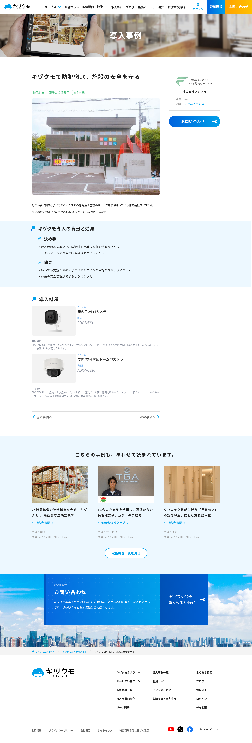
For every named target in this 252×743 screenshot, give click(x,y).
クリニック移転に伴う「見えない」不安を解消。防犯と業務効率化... (191, 512)
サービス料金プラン (128, 681)
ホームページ (192, 103)
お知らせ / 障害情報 (164, 698)
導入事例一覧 (161, 672)
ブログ (130, 7)
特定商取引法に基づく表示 (134, 730)
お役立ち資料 (176, 7)
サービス (50, 7)
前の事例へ (44, 417)
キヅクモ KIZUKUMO (17, 7)
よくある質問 (204, 672)
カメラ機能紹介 (126, 698)
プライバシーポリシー (61, 730)
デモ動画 (201, 707)
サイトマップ (105, 730)
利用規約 (36, 730)
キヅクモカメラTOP (45, 651)
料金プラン (71, 7)
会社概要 (85, 730)
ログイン (201, 698)
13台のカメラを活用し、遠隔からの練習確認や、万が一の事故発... (125, 512)
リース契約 (123, 707)
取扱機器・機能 (92, 7)
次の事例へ (148, 417)
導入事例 (117, 7)
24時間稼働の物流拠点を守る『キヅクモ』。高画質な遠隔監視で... (59, 512)
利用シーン (159, 681)
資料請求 (201, 690)
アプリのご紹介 (162, 690)
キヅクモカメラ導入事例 (74, 651)
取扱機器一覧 (124, 690)
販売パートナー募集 (151, 7)
